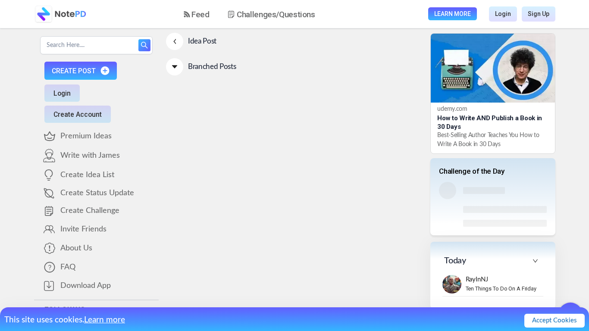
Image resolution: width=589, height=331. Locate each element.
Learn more (104, 320)
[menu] (257, 14)
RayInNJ (477, 279)
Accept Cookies (554, 320)
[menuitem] (196, 14)
